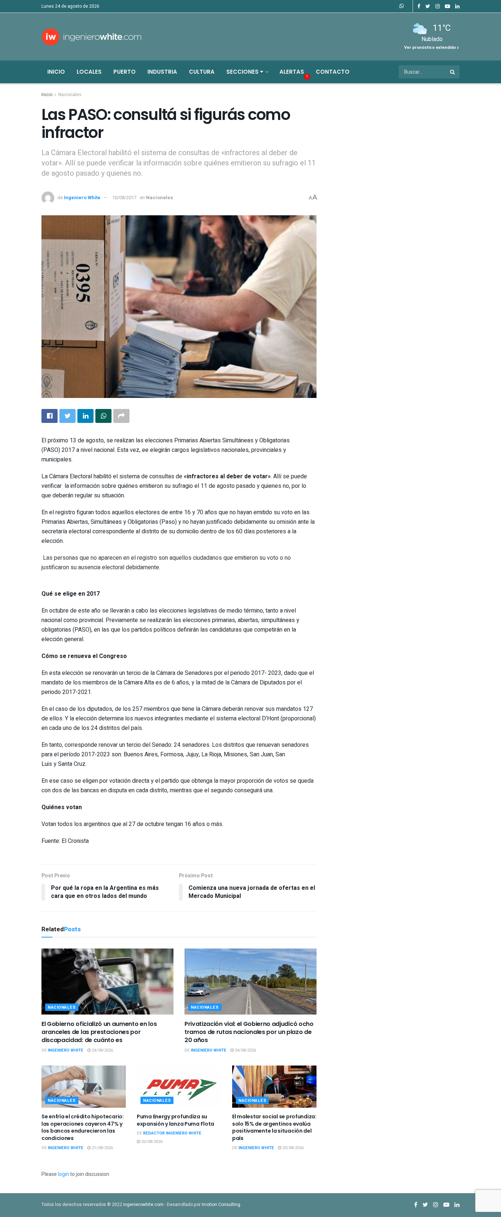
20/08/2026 (151, 1142)
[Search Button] (453, 71)
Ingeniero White (82, 197)
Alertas (291, 72)
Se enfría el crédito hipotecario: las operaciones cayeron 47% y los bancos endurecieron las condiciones (82, 1127)
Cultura (202, 72)
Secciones (243, 72)
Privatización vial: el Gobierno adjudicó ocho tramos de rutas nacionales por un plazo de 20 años (249, 1032)
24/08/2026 (102, 1050)
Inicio (56, 72)
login (63, 1174)
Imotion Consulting (221, 1204)
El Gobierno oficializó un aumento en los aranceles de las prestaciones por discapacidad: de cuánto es (99, 1032)
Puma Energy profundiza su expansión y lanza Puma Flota (175, 1120)
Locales (89, 72)
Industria (162, 72)
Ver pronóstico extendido (430, 47)
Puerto (124, 72)
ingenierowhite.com (143, 1204)
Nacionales (69, 94)
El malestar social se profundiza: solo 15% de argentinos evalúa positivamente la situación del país (274, 1127)
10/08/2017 (124, 197)
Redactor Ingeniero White (172, 1133)
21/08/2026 (102, 1148)
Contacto (333, 72)
